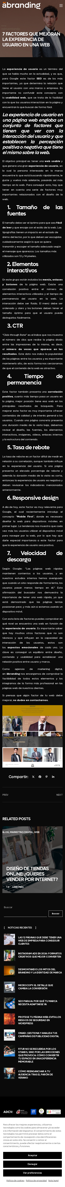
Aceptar (32, 1155)
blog (5, 832)
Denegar (32, 1164)
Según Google (12, 568)
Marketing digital (21, 832)
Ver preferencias (32, 1172)
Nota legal (53, 1180)
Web (36, 832)
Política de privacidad (36, 1180)
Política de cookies (15, 1180)
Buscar (8, 907)
